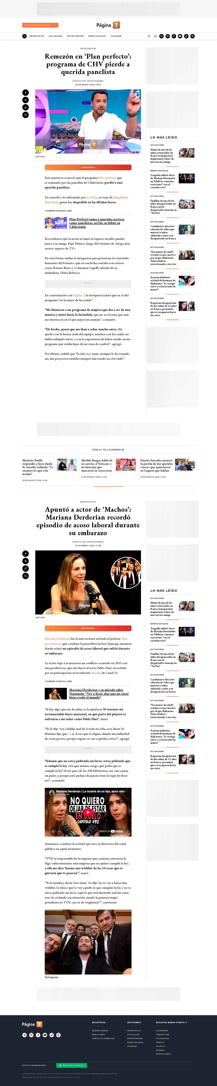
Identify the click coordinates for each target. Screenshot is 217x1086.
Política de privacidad (34, 1065)
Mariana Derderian (57, 638)
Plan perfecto (107, 178)
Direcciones (98, 1035)
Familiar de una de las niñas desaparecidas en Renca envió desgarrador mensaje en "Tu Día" (163, 207)
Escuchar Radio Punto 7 (38, 25)
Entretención (75, 36)
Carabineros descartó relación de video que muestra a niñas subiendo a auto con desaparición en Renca (163, 232)
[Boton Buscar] (149, 36)
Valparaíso (162, 1031)
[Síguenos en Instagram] (167, 36)
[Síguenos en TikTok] (186, 36)
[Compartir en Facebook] (25, 92)
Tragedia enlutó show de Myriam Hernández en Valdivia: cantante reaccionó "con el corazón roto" (162, 181)
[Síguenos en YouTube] (180, 36)
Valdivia (160, 1046)
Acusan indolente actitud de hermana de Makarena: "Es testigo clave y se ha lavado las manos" (163, 283)
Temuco (160, 1042)
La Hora (92, 197)
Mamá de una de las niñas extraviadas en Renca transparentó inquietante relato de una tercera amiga (162, 155)
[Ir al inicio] (24, 36)
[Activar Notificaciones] (155, 36)
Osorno (160, 1050)
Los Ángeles (162, 1038)
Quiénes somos (100, 1031)
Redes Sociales (97, 36)
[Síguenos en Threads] (192, 36)
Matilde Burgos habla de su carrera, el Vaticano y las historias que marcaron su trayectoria (96, 465)
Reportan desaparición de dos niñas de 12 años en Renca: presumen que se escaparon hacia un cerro (163, 309)
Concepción (162, 1035)
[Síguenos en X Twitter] (161, 36)
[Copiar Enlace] (25, 107)
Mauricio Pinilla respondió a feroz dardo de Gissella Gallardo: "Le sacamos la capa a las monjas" (37, 467)
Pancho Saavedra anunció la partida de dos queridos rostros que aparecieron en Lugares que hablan (156, 465)
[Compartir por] (25, 115)
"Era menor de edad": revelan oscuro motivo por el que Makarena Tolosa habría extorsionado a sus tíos (163, 258)
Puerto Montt (163, 1054)
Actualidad (55, 36)
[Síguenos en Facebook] (174, 36)
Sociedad (116, 36)
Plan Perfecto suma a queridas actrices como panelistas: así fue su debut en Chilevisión (96, 223)
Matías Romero (95, 81)
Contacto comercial (103, 1038)
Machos (96, 673)
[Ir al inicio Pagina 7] (108, 25)
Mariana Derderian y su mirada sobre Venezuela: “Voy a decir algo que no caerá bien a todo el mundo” (99, 693)
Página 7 (78, 295)
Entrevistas (37, 36)
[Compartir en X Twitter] (25, 100)
